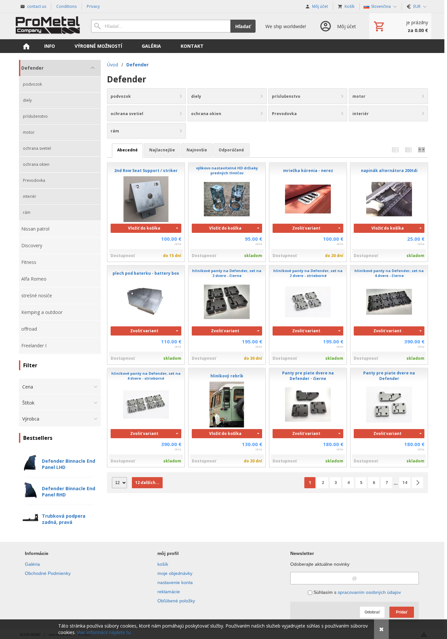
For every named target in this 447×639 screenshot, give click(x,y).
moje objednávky (174, 573)
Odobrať (372, 612)
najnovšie (197, 150)
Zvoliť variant (306, 228)
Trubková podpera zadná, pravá (63, 519)
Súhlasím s (356, 592)
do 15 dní (172, 255)
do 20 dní (334, 255)
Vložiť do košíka (144, 228)
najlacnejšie (162, 150)
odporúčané (231, 150)
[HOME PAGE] (26, 46)
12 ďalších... (147, 482)
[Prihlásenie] (337, 26)
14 (404, 482)
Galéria (32, 564)
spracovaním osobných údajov (369, 592)
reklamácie (168, 591)
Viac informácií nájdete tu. (104, 632)
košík (162, 564)
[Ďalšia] (417, 482)
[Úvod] (48, 26)
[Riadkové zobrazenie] (395, 150)
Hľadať (243, 26)
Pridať (402, 612)
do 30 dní (253, 358)
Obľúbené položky (176, 600)
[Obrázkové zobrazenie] (421, 150)
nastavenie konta (175, 582)
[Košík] (400, 26)
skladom (253, 255)
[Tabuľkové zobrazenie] (408, 150)
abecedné (127, 150)
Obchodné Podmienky (48, 573)
